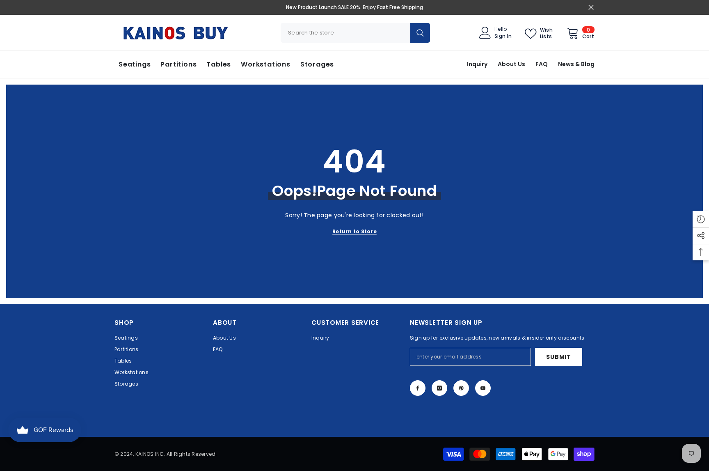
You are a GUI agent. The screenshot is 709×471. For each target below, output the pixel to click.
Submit (558, 357)
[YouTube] (483, 388)
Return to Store (354, 231)
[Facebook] (417, 388)
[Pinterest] (461, 388)
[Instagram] (439, 388)
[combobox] (345, 33)
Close (591, 7)
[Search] (355, 33)
